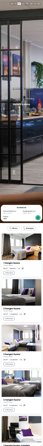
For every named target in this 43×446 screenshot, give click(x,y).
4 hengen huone (11, 400)
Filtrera (14, 228)
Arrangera (30, 228)
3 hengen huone (11, 354)
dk (38, 4)
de (31, 4)
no (23, 4)
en (12, 4)
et (27, 4)
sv (19, 4)
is (35, 4)
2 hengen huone (11, 308)
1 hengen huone (11, 263)
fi (15, 4)
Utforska (9, 273)
